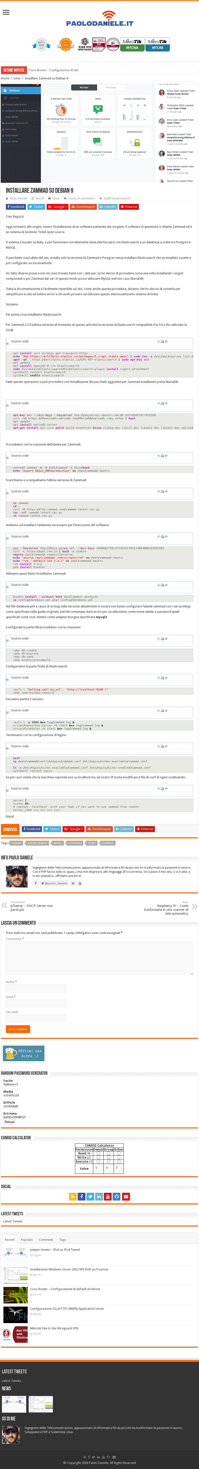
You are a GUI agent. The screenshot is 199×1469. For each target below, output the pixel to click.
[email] (126, 1196)
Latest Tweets (12, 1214)
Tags (62, 1240)
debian (16, 843)
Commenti (46, 1240)
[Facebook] (81, 1196)
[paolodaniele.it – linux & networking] (99, 15)
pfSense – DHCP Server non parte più (32, 906)
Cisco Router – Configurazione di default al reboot (62, 70)
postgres (75, 843)
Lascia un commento (81, 198)
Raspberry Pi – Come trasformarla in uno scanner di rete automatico (166, 908)
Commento (15, 939)
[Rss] (73, 1196)
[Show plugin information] (166, 341)
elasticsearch (37, 843)
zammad (108, 843)
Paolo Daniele (18, 198)
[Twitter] (90, 1196)
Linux (17, 78)
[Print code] (162, 341)
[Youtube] (108, 1196)
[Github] (116, 1196)
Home (5, 78)
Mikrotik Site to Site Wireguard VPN (54, 1328)
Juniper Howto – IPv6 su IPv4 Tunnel (55, 1249)
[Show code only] (159, 341)
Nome (11, 982)
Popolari (27, 1240)
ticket (92, 843)
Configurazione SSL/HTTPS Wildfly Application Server (67, 1308)
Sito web (12, 1012)
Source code (20, 341)
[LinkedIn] (99, 1196)
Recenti (10, 1240)
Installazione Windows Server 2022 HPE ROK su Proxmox (69, 1269)
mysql (58, 843)
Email (11, 997)
